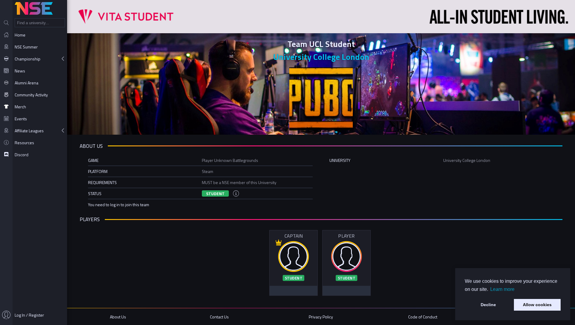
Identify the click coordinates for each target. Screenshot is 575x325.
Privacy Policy (321, 317)
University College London (321, 56)
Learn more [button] (502, 289)
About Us (118, 317)
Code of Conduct (422, 317)
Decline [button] (488, 304)
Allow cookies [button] (537, 304)
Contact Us (219, 317)
